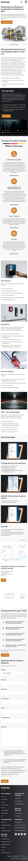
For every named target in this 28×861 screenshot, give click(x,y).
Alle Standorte (18, 822)
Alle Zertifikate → (23, 540)
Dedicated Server (19, 804)
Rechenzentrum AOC (20, 830)
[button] (2, 44)
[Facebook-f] (19, 834)
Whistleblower (23, 858)
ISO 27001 (4, 527)
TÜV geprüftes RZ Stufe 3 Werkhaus (13, 463)
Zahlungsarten (4, 813)
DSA (26, 856)
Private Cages (18, 801)
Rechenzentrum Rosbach (20, 825)
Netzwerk (3, 807)
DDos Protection (19, 813)
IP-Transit (17, 816)
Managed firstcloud (5, 825)
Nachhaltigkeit (4, 810)
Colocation (17, 798)
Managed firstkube (5, 830)
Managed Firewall (5, 844)
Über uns (3, 796)
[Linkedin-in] (16, 834)
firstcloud (3, 822)
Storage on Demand (5, 841)
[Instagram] (22, 834)
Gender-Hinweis (15, 858)
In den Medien (4, 799)
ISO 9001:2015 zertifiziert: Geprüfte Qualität (13, 497)
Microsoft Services (5, 852)
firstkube (3, 828)
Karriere (3, 802)
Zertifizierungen (5, 805)
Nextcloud (3, 847)
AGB (23, 856)
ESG (2, 816)
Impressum (9, 856)
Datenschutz (17, 856)
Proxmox (3, 850)
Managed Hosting (5, 839)
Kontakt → (3, 790)
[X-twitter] (25, 834)
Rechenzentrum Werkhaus (20, 827)
